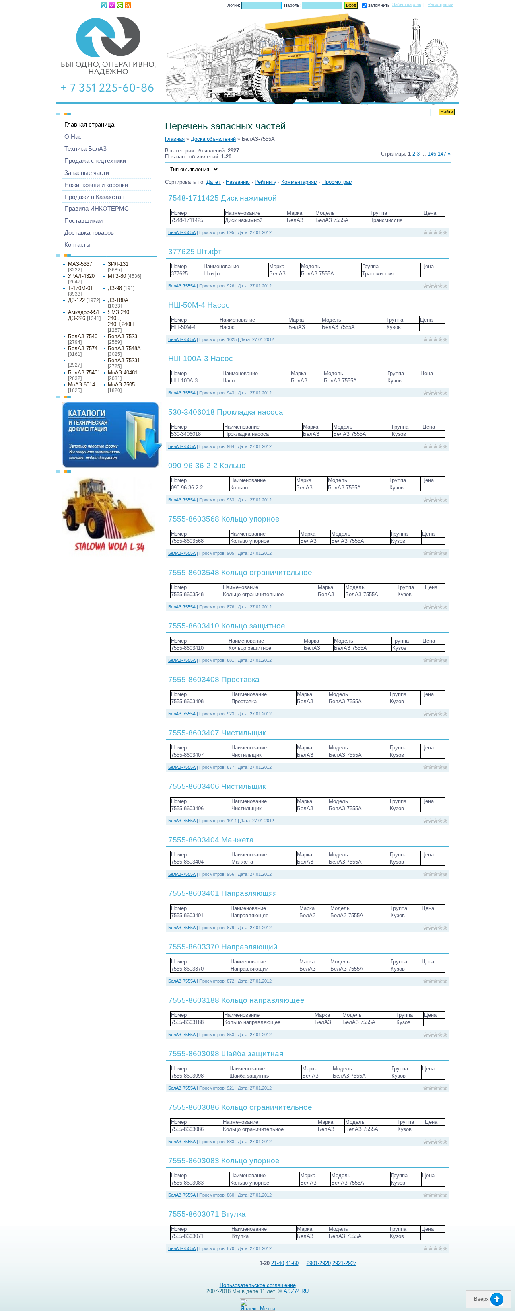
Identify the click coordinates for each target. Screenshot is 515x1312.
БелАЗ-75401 (84, 373)
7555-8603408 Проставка (214, 679)
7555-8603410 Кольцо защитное (226, 626)
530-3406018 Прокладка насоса (225, 412)
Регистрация (112, 5)
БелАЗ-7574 (82, 348)
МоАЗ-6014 (81, 385)
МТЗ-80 (117, 276)
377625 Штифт (195, 251)
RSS (128, 5)
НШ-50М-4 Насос (199, 305)
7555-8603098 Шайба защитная (225, 1053)
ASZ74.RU (296, 1291)
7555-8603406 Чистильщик (217, 786)
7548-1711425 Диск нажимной (222, 198)
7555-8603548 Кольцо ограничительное (240, 572)
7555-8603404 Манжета (211, 840)
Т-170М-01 (80, 288)
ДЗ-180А (118, 300)
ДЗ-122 (76, 300)
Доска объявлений (213, 139)
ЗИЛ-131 (118, 264)
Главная (104, 5)
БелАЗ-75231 (124, 360)
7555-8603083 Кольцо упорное (224, 1160)
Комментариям (299, 182)
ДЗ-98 (115, 288)
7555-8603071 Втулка (207, 1214)
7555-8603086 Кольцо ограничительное (240, 1107)
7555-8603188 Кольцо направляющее (236, 1000)
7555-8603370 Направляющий (223, 946)
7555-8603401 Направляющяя (222, 893)
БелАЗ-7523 (122, 336)
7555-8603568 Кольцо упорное (224, 519)
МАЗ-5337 (80, 264)
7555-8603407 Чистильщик (217, 733)
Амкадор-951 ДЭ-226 (83, 315)
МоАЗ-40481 (123, 373)
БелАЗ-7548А (124, 348)
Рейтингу (265, 182)
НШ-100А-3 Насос (200, 358)
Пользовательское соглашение (258, 1285)
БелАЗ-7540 (82, 336)
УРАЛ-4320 (81, 276)
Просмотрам (337, 182)
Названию (238, 182)
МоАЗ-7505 (121, 385)
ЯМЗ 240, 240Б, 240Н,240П (121, 318)
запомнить (379, 5)
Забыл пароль (406, 4)
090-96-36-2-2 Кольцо (207, 465)
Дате (212, 182)
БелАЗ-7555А (81, 359)
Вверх (482, 1299)
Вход (120, 5)
